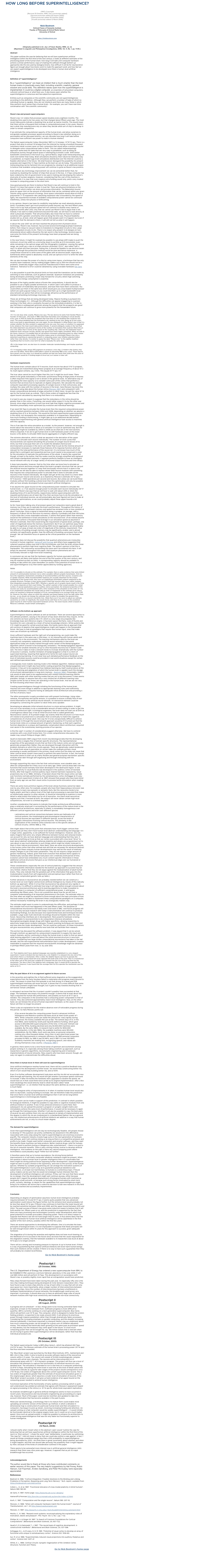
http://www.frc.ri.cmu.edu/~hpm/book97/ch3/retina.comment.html (52, 1510)
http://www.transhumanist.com (44, 1506)
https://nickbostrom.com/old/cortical (25, 1483)
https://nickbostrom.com (47, 38)
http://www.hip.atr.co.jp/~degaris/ (49, 1493)
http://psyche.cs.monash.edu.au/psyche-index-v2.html (50, 1496)
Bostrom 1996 (59, 672)
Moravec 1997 (55, 389)
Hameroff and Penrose (44, 542)
